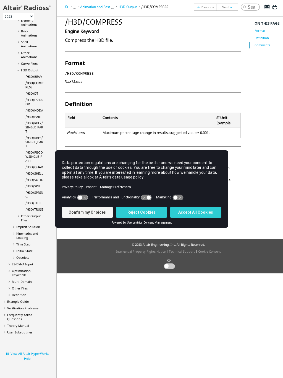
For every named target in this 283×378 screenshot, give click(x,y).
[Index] (265, 11)
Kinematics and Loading (27, 235)
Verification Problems (22, 308)
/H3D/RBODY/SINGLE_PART (34, 156)
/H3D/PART (33, 117)
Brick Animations (29, 33)
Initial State (24, 251)
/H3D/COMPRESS (154, 6)
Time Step (23, 244)
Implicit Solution (28, 227)
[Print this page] (275, 9)
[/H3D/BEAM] (205, 7)
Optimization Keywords (21, 273)
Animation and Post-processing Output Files (113, 6)
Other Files (20, 288)
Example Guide (18, 301)
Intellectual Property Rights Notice (141, 251)
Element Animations (29, 22)
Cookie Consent (209, 251)
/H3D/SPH (32, 186)
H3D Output (29, 70)
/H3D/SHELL (34, 173)
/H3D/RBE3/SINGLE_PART (34, 142)
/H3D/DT (31, 93)
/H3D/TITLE (33, 203)
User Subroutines (19, 332)
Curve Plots (29, 63)
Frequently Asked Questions (19, 317)
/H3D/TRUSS (34, 209)
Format (260, 31)
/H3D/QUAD (34, 167)
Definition (19, 295)
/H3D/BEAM (34, 76)
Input (22, 264)
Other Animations (29, 55)
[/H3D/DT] (228, 7)
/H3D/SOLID (34, 180)
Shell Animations (29, 44)
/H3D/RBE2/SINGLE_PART (34, 127)
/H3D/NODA (34, 110)
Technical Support (182, 251)
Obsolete (22, 257)
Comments (262, 45)
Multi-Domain (22, 281)
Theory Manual (18, 325)
